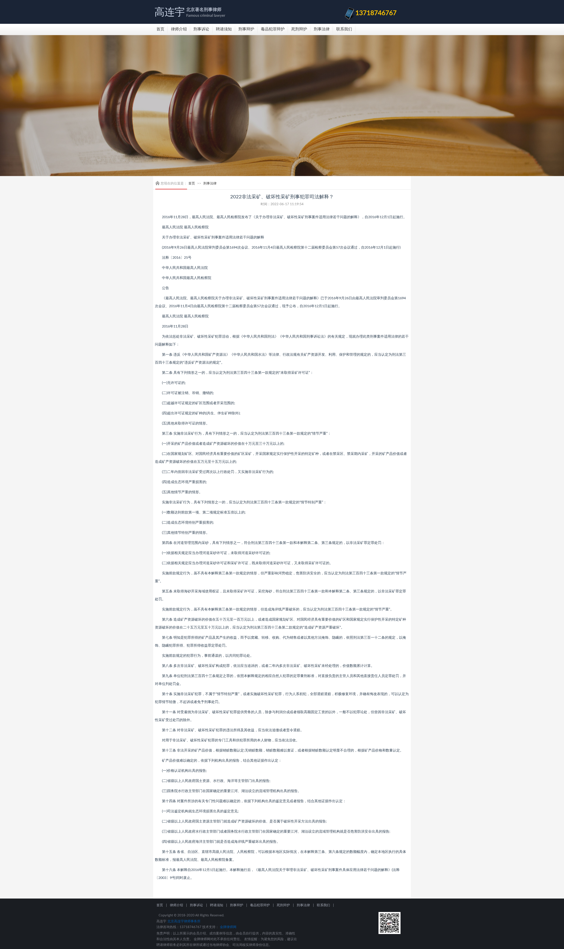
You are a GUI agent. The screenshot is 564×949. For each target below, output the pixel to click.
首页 (160, 29)
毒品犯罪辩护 (273, 29)
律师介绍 (179, 29)
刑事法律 (322, 29)
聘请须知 (224, 29)
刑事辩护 (246, 29)
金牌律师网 (228, 927)
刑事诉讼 (201, 29)
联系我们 (344, 29)
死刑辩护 (299, 29)
